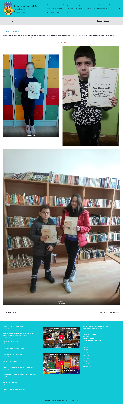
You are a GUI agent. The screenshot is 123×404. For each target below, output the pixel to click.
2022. (84, 352)
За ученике (81, 5)
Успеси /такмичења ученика (55, 8)
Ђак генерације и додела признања (13, 348)
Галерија (65, 5)
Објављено (11, 31)
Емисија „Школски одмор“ (76, 8)
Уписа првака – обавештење (109, 312)
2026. (84, 363)
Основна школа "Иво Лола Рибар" (65, 400)
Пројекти (90, 8)
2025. (84, 361)
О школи (57, 5)
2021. (84, 350)
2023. (84, 355)
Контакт (66, 12)
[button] (60, 5)
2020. (84, 347)
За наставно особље (105, 5)
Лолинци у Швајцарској (10, 361)
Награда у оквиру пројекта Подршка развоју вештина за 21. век (19, 375)
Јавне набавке (101, 8)
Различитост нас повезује (10, 382)
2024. (84, 358)
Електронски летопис (53, 12)
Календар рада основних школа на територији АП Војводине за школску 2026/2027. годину (18, 334)
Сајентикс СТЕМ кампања (10, 341)
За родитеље (92, 5)
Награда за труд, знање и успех (12, 354)
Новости (73, 5)
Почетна (49, 5)
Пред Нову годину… (10, 312)
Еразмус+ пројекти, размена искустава (14, 389)
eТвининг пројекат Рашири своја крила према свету (18, 367)
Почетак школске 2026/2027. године (13, 326)
